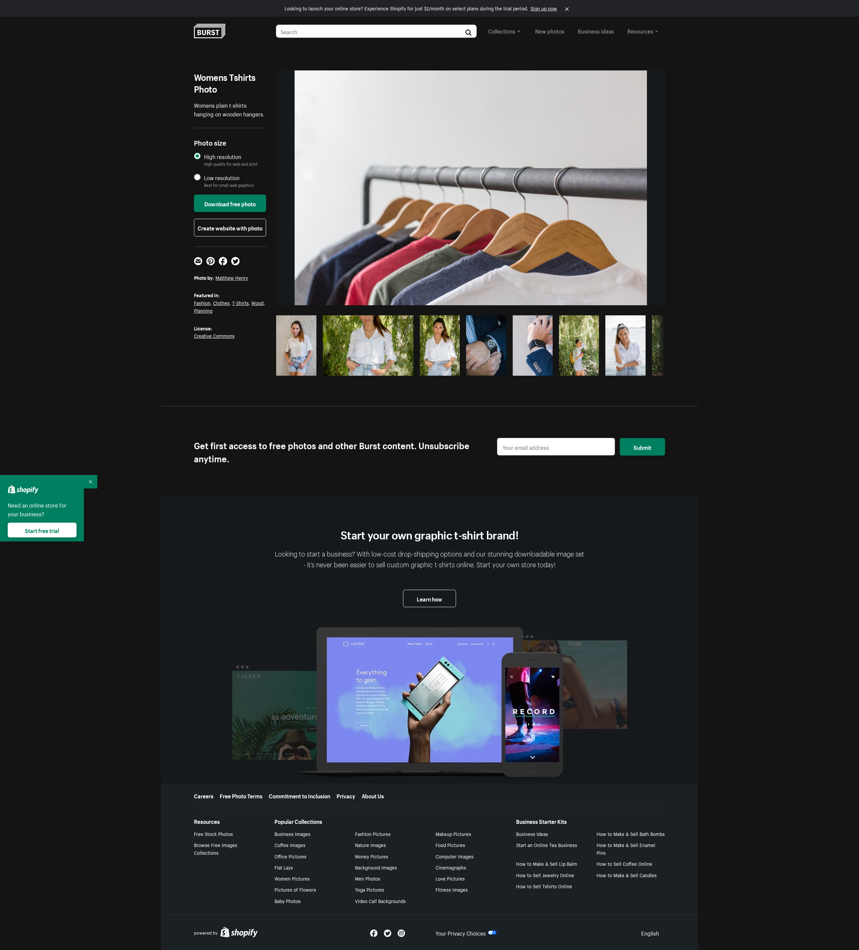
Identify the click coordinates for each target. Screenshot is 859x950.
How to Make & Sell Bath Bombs (631, 833)
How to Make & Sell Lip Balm (546, 863)
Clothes (221, 302)
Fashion (202, 302)
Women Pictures (292, 878)
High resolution (222, 156)
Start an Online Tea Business (546, 844)
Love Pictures (450, 878)
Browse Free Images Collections (215, 848)
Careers (203, 795)
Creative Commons (214, 335)
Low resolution (222, 177)
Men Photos (367, 878)
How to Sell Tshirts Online (544, 886)
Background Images (376, 867)
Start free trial (42, 530)
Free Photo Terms (241, 795)
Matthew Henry (231, 277)
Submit (642, 446)
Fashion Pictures (373, 833)
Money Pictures (371, 856)
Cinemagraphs (451, 867)
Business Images (292, 833)
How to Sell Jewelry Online (545, 875)
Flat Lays (283, 867)
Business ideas (596, 30)
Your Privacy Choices (461, 932)
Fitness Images (452, 889)
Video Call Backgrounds (380, 900)
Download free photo (230, 203)
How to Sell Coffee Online (624, 863)
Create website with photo (230, 227)
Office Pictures (290, 856)
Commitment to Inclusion (299, 795)
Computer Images (454, 856)
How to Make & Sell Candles (627, 875)
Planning (203, 310)
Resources (640, 30)
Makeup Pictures (453, 833)
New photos (549, 30)
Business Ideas (532, 833)
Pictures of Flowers (295, 889)
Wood (257, 302)
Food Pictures (450, 844)
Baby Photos (287, 900)
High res (367, 368)
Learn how (429, 598)
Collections (501, 30)
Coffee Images (289, 844)
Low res (298, 368)
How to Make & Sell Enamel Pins (626, 848)
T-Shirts (240, 302)
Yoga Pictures (369, 889)
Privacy (346, 795)
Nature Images (370, 844)
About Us (373, 795)
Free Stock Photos (213, 833)
